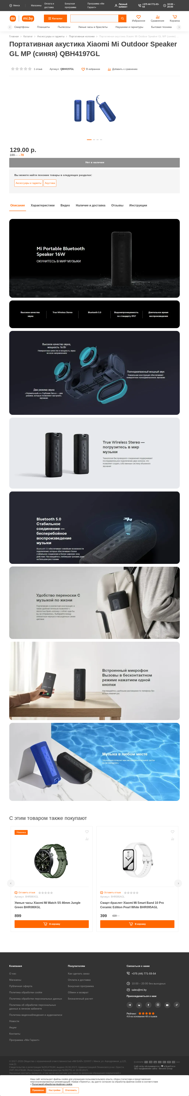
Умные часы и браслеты (95, 27)
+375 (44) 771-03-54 (144, 966)
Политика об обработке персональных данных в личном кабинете (33, 1003)
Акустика (50, 186)
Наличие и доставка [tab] (96, 208)
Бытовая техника (167, 27)
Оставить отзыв (27, 895)
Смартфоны (21, 27)
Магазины (37, 5)
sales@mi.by (139, 982)
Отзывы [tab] (124, 208)
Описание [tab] (18, 208)
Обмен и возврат (79, 985)
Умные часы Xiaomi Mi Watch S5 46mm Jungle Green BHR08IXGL (49, 908)
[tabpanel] (94, 512)
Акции (13, 1027)
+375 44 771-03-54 (150, 5)
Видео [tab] (69, 208)
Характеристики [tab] (45, 208)
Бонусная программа (81, 978)
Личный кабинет (124, 5)
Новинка (22, 835)
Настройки (55, 1090)
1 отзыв (37, 69)
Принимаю (38, 1090)
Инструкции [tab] (146, 208)
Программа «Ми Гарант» (25, 1040)
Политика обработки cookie (26, 985)
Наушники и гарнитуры (134, 27)
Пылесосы (65, 27)
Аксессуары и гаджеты (51, 36)
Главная (14, 36)
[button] (10, 27)
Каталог (28, 36)
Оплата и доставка (80, 972)
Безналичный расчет (81, 991)
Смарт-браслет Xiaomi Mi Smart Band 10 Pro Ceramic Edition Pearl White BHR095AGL (133, 908)
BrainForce (171, 1066)
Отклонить (72, 1090)
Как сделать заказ (79, 966)
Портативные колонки (83, 36)
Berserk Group (166, 1069)
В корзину (54, 927)
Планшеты (44, 27)
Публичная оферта (21, 978)
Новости (14, 1021)
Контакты (15, 1033)
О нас (12, 966)
